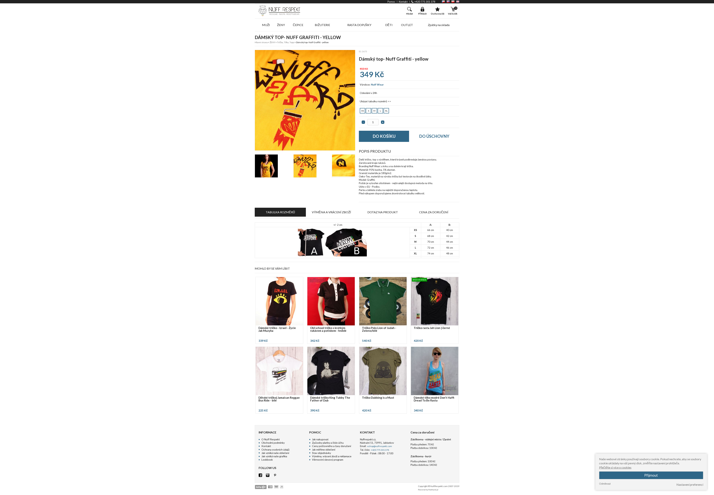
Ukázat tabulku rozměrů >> (375, 101)
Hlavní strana (261, 42)
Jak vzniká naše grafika (274, 456)
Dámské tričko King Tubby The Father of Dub (330, 399)
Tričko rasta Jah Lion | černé (432, 328)
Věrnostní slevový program (327, 459)
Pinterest (275, 475)
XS (362, 110)
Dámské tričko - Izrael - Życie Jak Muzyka (277, 329)
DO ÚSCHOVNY (434, 136)
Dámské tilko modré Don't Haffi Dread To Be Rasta (434, 399)
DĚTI (389, 25)
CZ (443, 2)
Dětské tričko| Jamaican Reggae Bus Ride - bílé (279, 399)
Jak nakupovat (320, 439)
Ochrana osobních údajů (275, 449)
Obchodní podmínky (273, 442)
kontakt (403, 1)
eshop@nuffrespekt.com (379, 446)
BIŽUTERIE (322, 25)
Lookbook (267, 459)
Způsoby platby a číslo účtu (328, 442)
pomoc (391, 1)
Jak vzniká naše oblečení (275, 452)
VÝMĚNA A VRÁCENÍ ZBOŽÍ (331, 212)
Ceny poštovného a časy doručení (331, 446)
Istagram (267, 475)
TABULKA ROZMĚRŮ (280, 212)
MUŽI (266, 25)
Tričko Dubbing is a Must (378, 397)
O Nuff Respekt (270, 439)
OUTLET (407, 25)
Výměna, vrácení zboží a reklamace (331, 456)
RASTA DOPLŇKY (359, 25)
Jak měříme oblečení (323, 449)
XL (386, 110)
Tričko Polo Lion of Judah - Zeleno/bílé (379, 329)
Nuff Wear (377, 84)
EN (457, 2)
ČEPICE (298, 25)
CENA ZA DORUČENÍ (433, 212)
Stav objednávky (321, 452)
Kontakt (266, 446)
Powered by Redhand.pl (428, 489)
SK (448, 2)
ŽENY (281, 25)
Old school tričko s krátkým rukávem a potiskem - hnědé (328, 329)
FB (260, 475)
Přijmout (651, 475)
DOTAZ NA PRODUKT (382, 212)
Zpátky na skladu (439, 25)
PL (452, 2)
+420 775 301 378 (424, 1)
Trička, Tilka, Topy (285, 42)
